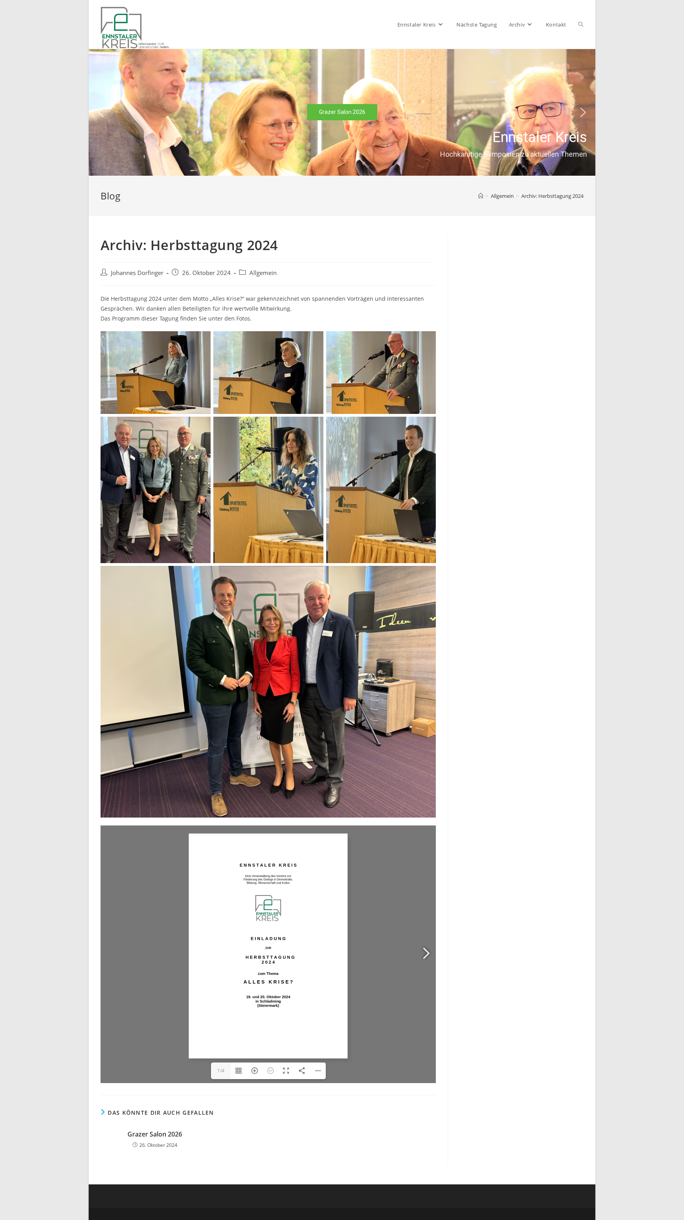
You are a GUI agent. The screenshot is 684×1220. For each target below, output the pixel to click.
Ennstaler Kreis (539, 137)
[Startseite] (480, 195)
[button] (101, 112)
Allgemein (263, 273)
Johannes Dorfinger (137, 273)
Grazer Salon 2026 (154, 1134)
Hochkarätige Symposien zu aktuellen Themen (513, 154)
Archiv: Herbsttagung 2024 (552, 195)
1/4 (220, 1070)
